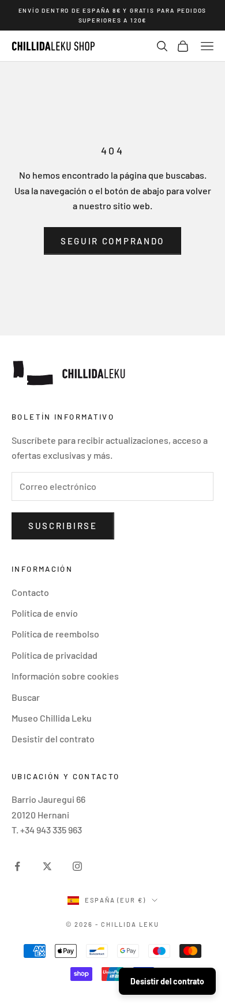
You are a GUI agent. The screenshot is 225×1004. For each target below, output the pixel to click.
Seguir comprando (112, 241)
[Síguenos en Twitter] (47, 866)
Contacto (30, 592)
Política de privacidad (54, 655)
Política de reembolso (55, 633)
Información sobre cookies (65, 675)
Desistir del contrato (53, 738)
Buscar (26, 697)
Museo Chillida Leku (52, 717)
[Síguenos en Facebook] (17, 866)
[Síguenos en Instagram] (77, 866)
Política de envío (45, 612)
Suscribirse (62, 525)
